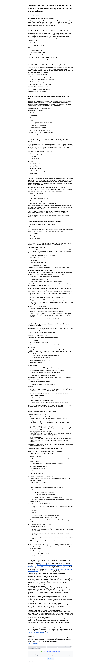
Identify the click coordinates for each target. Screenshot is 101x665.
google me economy (32, 646)
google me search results (41, 646)
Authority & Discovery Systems (34, 14)
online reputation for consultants (34, 648)
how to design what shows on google (64, 646)
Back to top (50, 658)
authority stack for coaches (52, 646)
